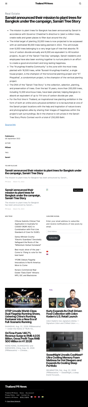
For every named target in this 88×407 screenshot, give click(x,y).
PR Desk (8, 147)
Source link (10, 124)
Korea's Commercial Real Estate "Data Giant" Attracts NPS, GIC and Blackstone (27, 273)
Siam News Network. (14, 401)
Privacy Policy (10, 395)
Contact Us (25, 395)
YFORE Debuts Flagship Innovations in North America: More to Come (28, 262)
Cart (17, 395)
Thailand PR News (44, 3)
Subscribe (53, 238)
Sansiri (7, 157)
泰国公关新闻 (24, 397)
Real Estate (12, 13)
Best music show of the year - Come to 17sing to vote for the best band (28, 252)
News (22, 393)
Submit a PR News (11, 397)
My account (30, 393)
